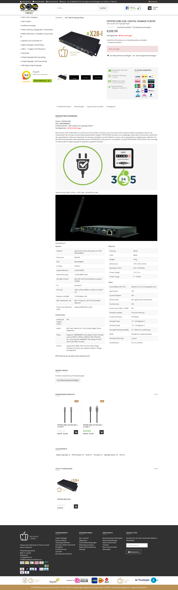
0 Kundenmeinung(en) (124, 27)
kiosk (89, 455)
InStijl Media (142, 587)
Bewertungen (79, 106)
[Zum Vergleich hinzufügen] (77, 423)
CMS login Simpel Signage (31, 65)
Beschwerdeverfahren (63, 554)
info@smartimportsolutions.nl (31, 559)
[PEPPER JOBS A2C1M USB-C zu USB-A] (93, 411)
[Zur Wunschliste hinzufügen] (72, 423)
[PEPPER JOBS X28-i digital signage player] (62, 77)
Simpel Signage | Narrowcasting (34, 61)
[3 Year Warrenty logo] (31, 580)
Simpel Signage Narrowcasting (33, 57)
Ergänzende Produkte (95, 106)
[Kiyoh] (54, 580)
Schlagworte (110, 106)
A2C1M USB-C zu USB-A (93, 426)
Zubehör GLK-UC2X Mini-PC (31, 41)
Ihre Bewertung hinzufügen (142, 27)
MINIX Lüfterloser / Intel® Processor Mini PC (36, 35)
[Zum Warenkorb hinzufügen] (76, 432)
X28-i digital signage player (74, 17)
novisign (97, 455)
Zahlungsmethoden (62, 542)
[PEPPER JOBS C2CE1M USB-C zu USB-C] (67, 411)
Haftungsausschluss (86, 545)
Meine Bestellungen (110, 540)
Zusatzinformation (114, 42)
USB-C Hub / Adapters (29, 17)
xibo (122, 455)
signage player (111, 455)
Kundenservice (61, 549)
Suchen (103, 8)
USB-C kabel (26, 21)
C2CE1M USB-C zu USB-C (67, 426)
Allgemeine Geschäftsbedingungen (88, 541)
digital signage (63, 455)
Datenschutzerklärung (87, 547)
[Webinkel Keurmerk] (77, 580)
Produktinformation (64, 106)
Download (25, 53)
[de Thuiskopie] (146, 580)
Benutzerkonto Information (113, 538)
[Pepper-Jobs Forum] (123, 580)
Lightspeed (125, 587)
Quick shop (62, 423)
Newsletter (107, 549)
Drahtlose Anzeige (28, 25)
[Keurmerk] (132, 8)
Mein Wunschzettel (110, 547)
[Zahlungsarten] (138, 77)
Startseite (58, 17)
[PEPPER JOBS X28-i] (67, 485)
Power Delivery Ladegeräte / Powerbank (37, 30)
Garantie (58, 551)
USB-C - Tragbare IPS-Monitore (33, 49)
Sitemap (82, 549)
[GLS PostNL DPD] (100, 580)
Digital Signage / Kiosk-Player (32, 45)
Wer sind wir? (84, 538)
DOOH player (78, 455)
